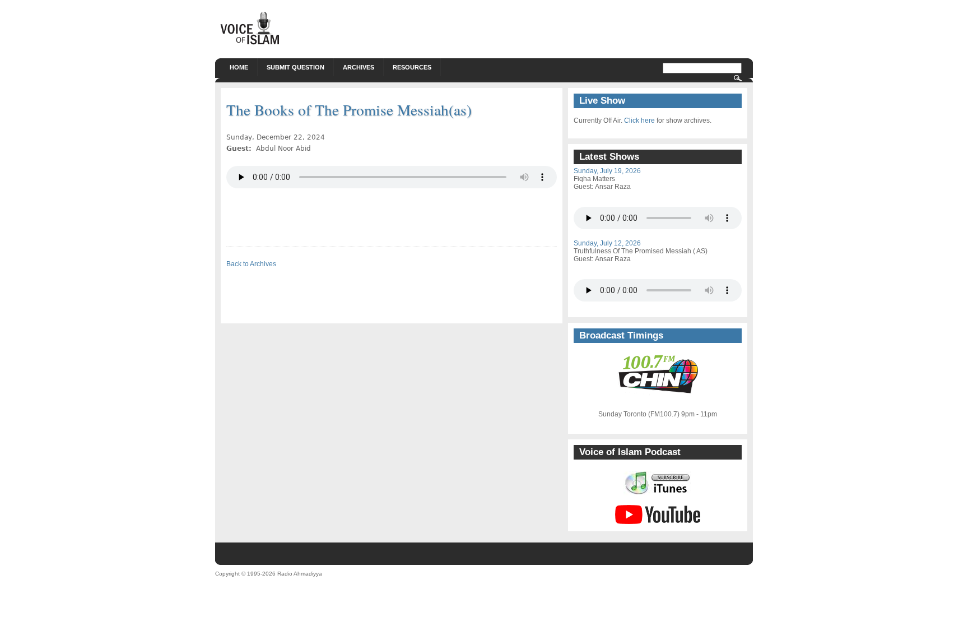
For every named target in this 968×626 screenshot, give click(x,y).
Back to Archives (251, 263)
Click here (639, 120)
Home (239, 67)
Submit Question (295, 67)
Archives (358, 67)
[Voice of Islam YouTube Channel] (657, 522)
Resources (412, 67)
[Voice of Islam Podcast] (657, 493)
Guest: (584, 187)
